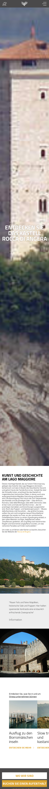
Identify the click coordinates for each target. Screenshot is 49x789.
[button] (46, 570)
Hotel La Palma (24, 4)
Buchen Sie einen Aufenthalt (24, 783)
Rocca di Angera (23, 532)
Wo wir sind (25, 775)
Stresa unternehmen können (23, 696)
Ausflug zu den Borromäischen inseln (21, 737)
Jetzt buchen (33, 783)
